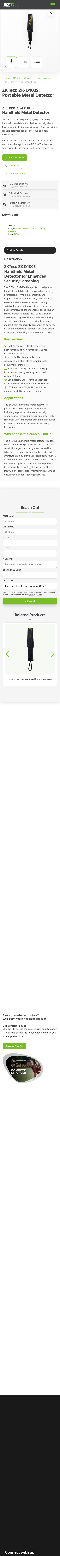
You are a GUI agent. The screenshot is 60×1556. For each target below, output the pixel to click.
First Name (9, 516)
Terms (44, 592)
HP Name (6, 507)
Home (7, 78)
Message (8, 559)
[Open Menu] (54, 4)
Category (8, 581)
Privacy (32, 595)
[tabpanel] (30, 367)
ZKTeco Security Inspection (23, 78)
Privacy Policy (32, 592)
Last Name (8, 527)
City (6, 548)
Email (7, 537)
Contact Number (12, 570)
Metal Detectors (43, 78)
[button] (51, 13)
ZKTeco (17, 234)
